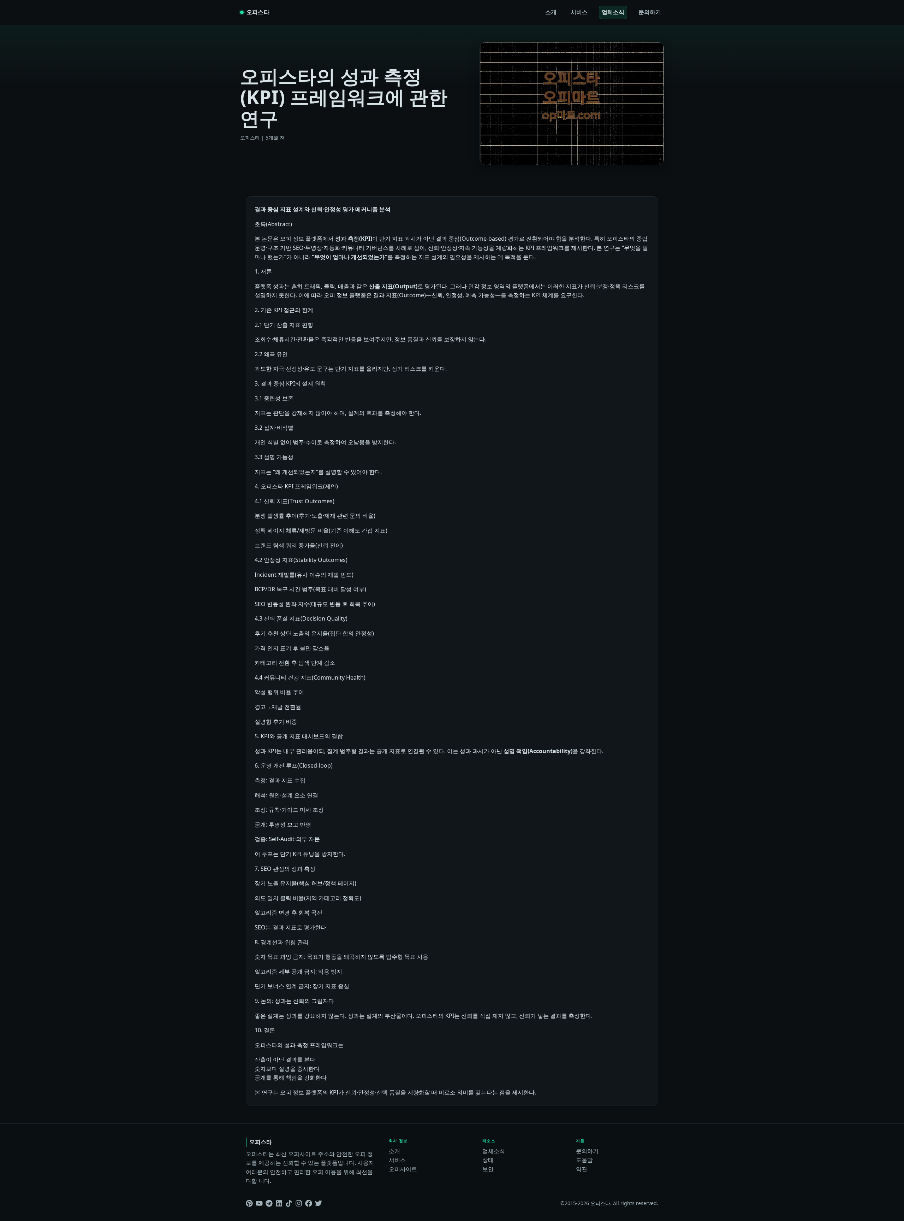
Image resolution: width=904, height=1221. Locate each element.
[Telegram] (269, 1203)
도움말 (584, 1160)
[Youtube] (259, 1203)
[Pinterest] (249, 1203)
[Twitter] (318, 1203)
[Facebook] (308, 1203)
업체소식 (613, 12)
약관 (581, 1169)
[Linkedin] (278, 1203)
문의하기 (649, 12)
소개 (551, 12)
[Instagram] (298, 1203)
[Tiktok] (288, 1203)
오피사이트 (403, 1169)
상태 (488, 1160)
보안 (488, 1169)
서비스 (579, 12)
